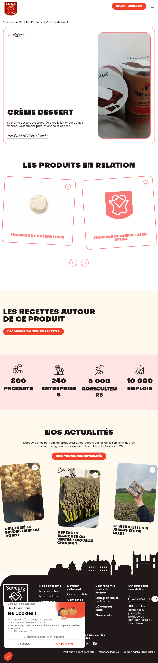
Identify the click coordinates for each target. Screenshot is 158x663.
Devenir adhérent (129, 6)
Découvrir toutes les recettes (33, 331)
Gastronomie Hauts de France (105, 589)
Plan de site (103, 615)
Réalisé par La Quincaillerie (139, 652)
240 (58, 381)
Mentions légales (109, 652)
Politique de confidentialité (78, 652)
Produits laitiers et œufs (27, 135)
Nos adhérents (50, 586)
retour (18, 34)
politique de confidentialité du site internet (140, 620)
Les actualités (77, 594)
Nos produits (48, 596)
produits (18, 388)
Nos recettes (49, 591)
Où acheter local (103, 608)
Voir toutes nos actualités (79, 456)
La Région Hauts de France (106, 599)
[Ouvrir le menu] (152, 6)
